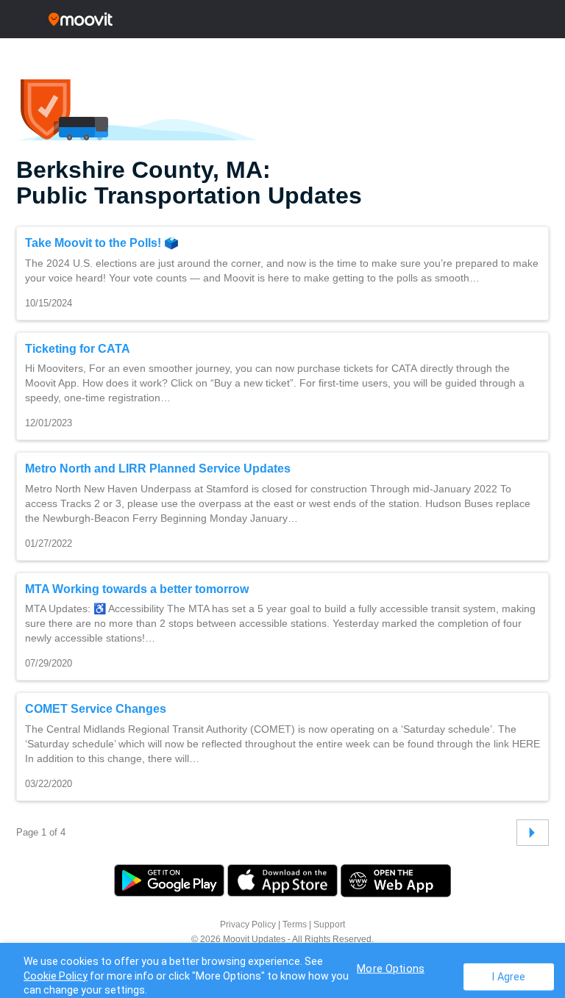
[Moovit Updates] (282, 19)
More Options (390, 968)
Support (329, 924)
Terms (294, 924)
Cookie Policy (56, 976)
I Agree (508, 976)
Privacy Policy (248, 924)
